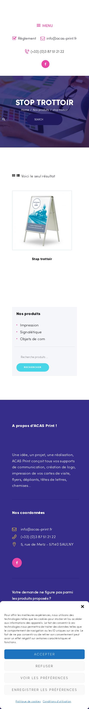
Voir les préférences (44, 678)
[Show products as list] (18, 175)
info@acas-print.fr (36, 529)
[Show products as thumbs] (13, 175)
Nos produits (41, 110)
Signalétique (31, 331)
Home (25, 110)
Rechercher (32, 367)
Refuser (44, 666)
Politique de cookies (28, 701)
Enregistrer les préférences (44, 690)
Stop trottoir (42, 259)
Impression (29, 325)
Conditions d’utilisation (57, 701)
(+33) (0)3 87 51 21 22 (38, 536)
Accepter (44, 654)
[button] (82, 606)
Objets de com (32, 338)
